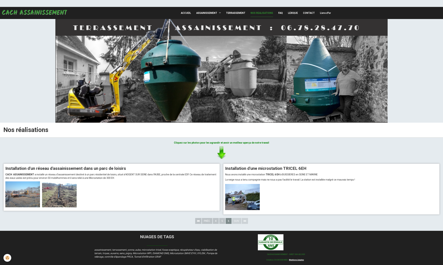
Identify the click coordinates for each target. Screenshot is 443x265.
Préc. (207, 221)
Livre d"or (325, 13)
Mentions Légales (296, 260)
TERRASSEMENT (235, 13)
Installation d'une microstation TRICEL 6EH (265, 168)
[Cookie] (7, 258)
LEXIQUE (293, 13)
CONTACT (309, 13)
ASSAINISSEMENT (207, 13)
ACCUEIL (186, 13)
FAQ (280, 13)
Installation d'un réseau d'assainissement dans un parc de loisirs (65, 168)
